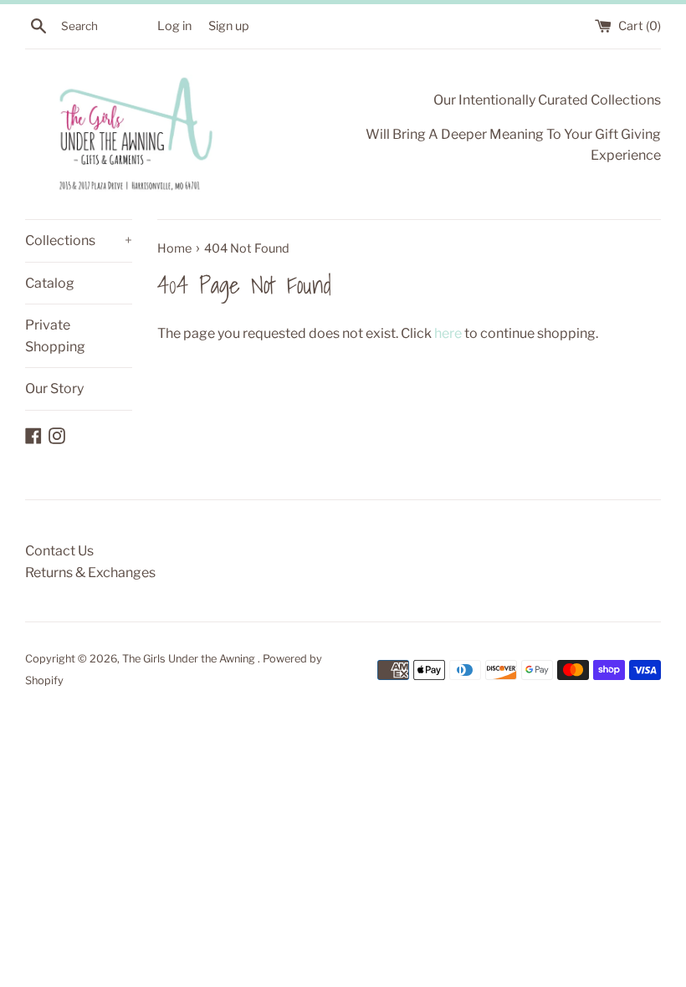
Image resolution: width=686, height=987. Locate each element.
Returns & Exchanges (90, 572)
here (448, 333)
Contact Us (59, 551)
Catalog (49, 283)
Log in (174, 25)
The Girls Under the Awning (190, 658)
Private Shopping (55, 336)
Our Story (54, 388)
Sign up (228, 25)
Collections (78, 240)
